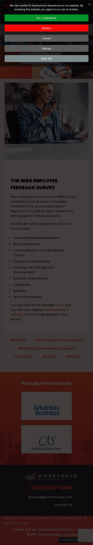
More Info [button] (46, 58)
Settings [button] (46, 48)
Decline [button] (46, 28)
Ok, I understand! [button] (46, 18)
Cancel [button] (46, 38)
